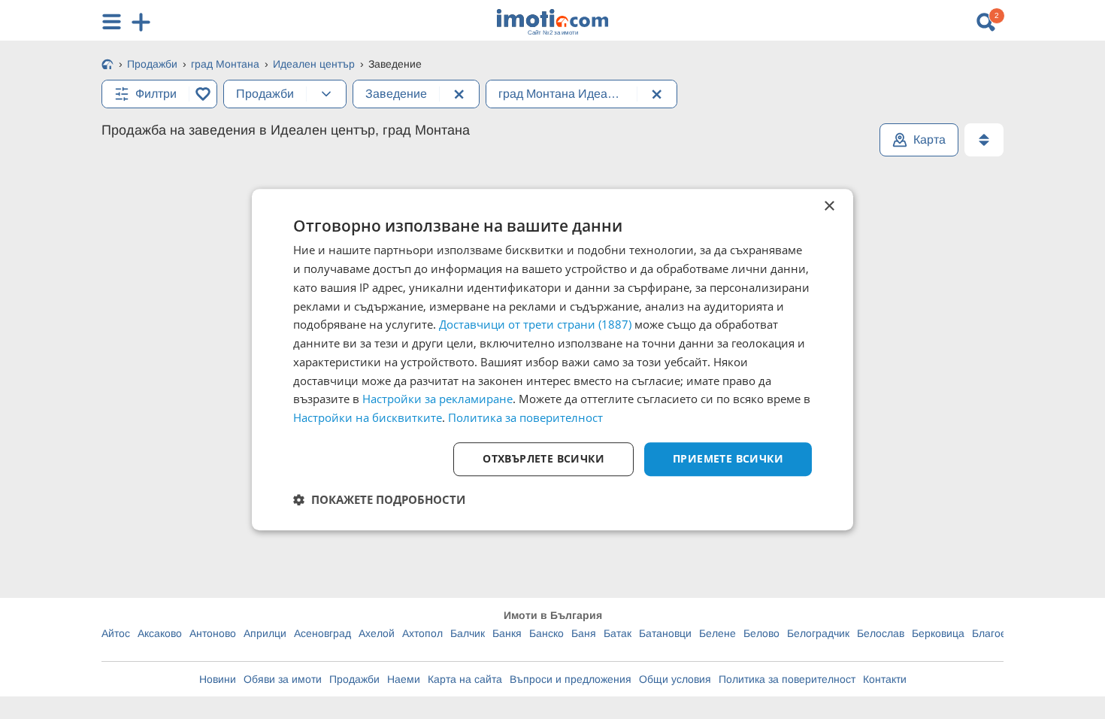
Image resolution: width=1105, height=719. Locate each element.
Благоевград (1003, 633)
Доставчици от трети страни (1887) (535, 324)
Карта (929, 139)
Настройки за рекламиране (437, 399)
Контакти (885, 679)
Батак (617, 633)
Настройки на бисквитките (367, 417)
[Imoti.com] (107, 65)
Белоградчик (818, 633)
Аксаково (160, 633)
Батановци (665, 633)
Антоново (212, 633)
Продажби (354, 679)
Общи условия (675, 679)
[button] (379, 499)
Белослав (880, 633)
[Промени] (326, 94)
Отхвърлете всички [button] (543, 458)
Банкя (507, 633)
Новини (217, 679)
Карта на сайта (465, 679)
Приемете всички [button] (728, 458)
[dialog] (552, 359)
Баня (583, 633)
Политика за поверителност (787, 679)
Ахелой (377, 633)
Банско (546, 633)
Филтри (156, 93)
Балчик (467, 633)
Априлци (265, 633)
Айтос (115, 633)
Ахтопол (422, 633)
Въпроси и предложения (570, 679)
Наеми (403, 679)
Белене (717, 633)
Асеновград (322, 633)
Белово (761, 633)
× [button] (828, 206)
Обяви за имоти (283, 679)
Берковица (938, 633)
